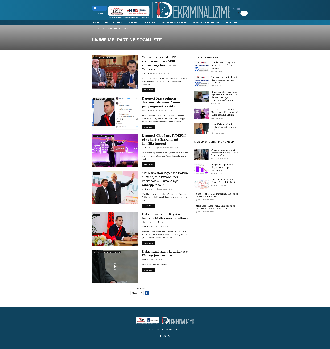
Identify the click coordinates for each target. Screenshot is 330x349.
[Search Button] (239, 13)
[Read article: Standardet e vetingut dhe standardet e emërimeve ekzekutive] (201, 66)
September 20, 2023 (205, 200)
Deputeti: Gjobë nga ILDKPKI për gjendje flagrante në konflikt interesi (164, 139)
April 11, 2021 (163, 260)
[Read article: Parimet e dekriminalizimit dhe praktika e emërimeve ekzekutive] (201, 81)
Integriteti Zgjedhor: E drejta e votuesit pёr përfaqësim (222, 167)
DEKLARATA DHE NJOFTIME (105, 58)
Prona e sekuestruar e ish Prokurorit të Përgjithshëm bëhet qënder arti (224, 153)
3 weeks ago (218, 103)
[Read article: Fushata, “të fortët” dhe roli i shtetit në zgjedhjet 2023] (201, 183)
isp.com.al (99, 8)
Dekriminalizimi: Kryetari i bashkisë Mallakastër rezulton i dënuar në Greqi (165, 218)
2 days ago (217, 71)
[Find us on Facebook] (233, 6)
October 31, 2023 (220, 173)
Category (101, 28)
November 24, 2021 (165, 148)
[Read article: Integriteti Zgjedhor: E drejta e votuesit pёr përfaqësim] (201, 168)
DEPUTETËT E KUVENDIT (103, 99)
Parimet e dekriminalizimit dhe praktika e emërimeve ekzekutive (224, 80)
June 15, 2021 (163, 226)
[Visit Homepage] (170, 10)
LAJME (96, 173)
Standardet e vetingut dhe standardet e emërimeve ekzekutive (223, 65)
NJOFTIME (150, 22)
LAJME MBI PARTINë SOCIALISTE (120, 28)
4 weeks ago (218, 133)
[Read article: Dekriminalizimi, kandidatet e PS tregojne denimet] (115, 266)
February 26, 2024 (220, 159)
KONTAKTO (231, 22)
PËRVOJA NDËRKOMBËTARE (206, 22)
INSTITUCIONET (112, 22)
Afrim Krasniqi (149, 148)
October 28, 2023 (220, 186)
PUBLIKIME (133, 22)
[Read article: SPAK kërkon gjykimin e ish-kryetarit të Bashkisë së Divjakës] (201, 128)
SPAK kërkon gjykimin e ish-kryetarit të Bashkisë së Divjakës (224, 127)
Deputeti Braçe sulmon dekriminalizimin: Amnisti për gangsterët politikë (162, 102)
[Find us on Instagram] (165, 336)
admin (146, 73)
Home (96, 22)
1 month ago (218, 118)
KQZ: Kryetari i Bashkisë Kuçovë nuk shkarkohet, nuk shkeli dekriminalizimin (224, 112)
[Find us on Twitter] (234, 9)
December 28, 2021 (159, 111)
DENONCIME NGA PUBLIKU (174, 22)
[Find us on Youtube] (238, 9)
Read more (149, 90)
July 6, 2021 (163, 189)
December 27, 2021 (159, 73)
